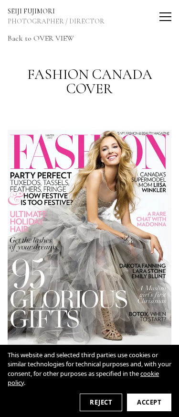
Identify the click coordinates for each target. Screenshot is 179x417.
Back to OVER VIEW (41, 38)
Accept (149, 402)
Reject (101, 402)
